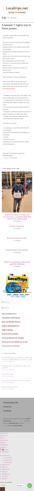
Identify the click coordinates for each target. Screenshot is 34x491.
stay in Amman (17, 425)
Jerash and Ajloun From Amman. (17, 250)
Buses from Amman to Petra (17, 238)
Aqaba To (3, 442)
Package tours (4, 445)
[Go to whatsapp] (29, 485)
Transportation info (10, 402)
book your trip (13, 423)
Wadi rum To (4, 440)
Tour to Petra (8, 458)
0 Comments (11, 361)
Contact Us (6, 158)
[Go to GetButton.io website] (30, 489)
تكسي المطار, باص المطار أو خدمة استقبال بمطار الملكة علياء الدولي (17, 263)
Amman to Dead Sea (17, 226)
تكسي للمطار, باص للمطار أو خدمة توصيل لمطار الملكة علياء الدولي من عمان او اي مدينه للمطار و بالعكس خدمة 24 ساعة (17, 217)
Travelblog (7, 411)
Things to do (8, 460)
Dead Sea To (4, 436)
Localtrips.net (17, 8)
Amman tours (4, 433)
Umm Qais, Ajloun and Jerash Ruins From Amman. (16, 380)
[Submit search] (2, 489)
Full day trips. (8, 462)
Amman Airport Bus (7, 374)
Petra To (2, 438)
